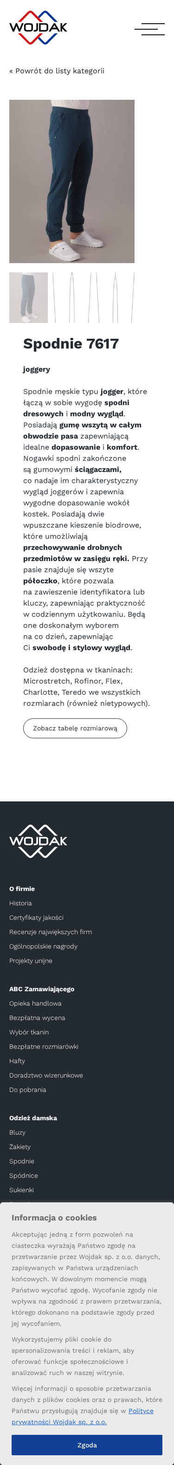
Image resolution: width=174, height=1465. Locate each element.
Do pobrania (27, 1089)
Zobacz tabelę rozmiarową (75, 728)
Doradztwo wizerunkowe (46, 1075)
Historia (20, 903)
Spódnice (23, 1175)
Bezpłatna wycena (37, 1017)
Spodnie (21, 1161)
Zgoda (87, 1445)
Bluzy (17, 1132)
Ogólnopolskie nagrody (43, 946)
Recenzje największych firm (50, 932)
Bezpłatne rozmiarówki (43, 1046)
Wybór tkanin (29, 1032)
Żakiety (20, 1146)
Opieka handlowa (35, 1003)
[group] (72, 181)
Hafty (17, 1061)
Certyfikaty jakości (36, 917)
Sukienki (21, 1190)
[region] (87, 1333)
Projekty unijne (30, 960)
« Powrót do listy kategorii (56, 70)
